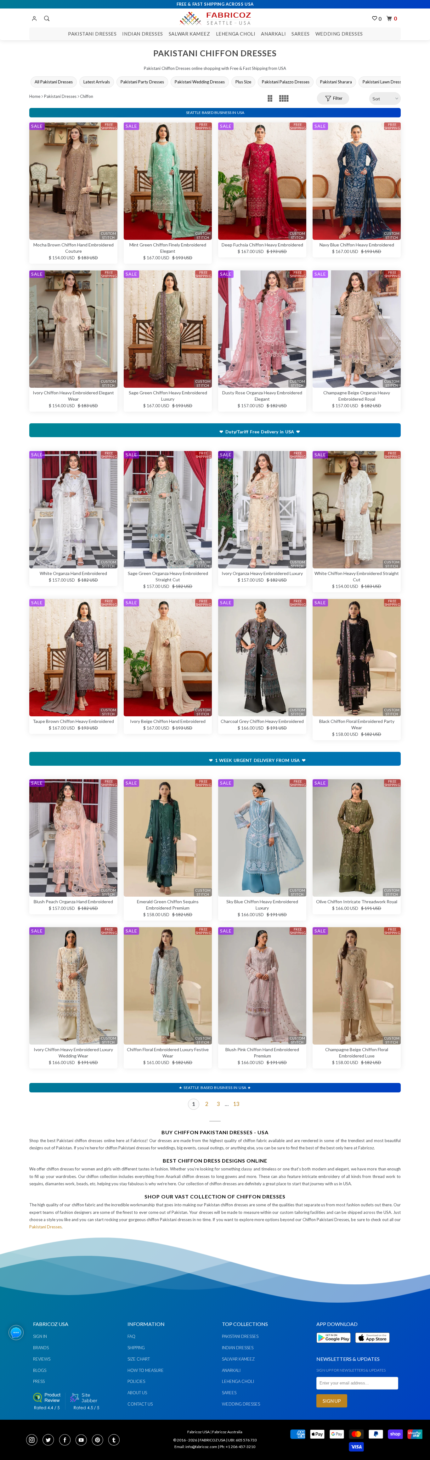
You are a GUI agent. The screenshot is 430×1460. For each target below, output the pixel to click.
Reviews (41, 1358)
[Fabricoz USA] (215, 17)
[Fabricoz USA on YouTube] (83, 1440)
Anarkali (273, 34)
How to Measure (145, 1370)
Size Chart (138, 1358)
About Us (137, 1392)
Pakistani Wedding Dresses (200, 81)
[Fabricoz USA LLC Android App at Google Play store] (335, 1346)
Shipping (136, 1347)
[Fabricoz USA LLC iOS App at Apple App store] (372, 1346)
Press (39, 1381)
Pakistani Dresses (92, 34)
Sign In (40, 1336)
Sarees (300, 34)
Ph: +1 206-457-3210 (237, 1446)
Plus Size (243, 81)
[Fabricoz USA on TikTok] (115, 1440)
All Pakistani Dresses (54, 81)
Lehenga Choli (236, 34)
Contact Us (140, 1403)
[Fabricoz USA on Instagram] (33, 1440)
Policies (136, 1381)
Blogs (39, 1370)
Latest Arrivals (96, 81)
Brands (41, 1347)
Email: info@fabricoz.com (195, 1446)
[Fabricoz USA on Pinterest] (99, 1440)
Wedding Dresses (339, 34)
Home (34, 96)
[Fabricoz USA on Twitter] (50, 1440)
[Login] (34, 19)
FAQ (131, 1336)
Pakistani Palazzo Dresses (285, 81)
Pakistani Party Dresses (142, 81)
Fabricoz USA (198, 1431)
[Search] (46, 19)
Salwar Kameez (189, 34)
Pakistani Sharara (336, 81)
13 (236, 1104)
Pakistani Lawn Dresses (384, 81)
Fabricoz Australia (227, 1431)
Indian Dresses (142, 34)
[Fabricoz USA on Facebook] (67, 1440)
